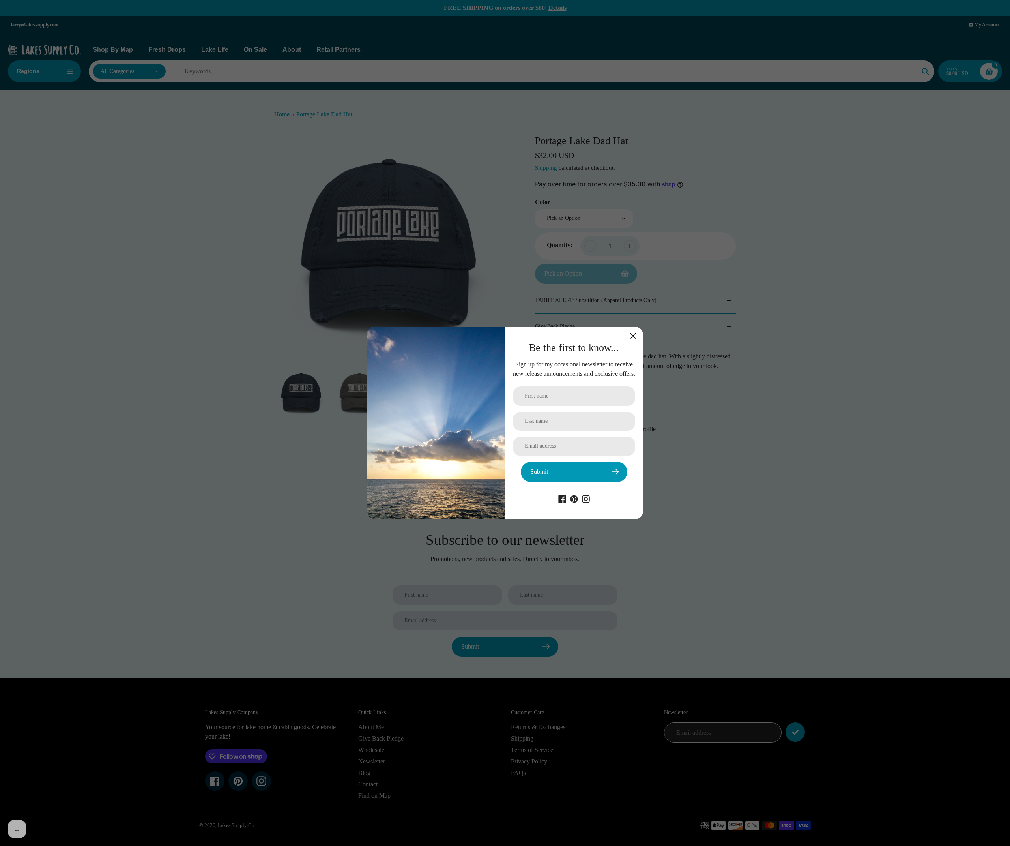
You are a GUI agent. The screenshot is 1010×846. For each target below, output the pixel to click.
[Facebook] (562, 498)
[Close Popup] (633, 336)
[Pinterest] (574, 498)
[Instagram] (586, 498)
